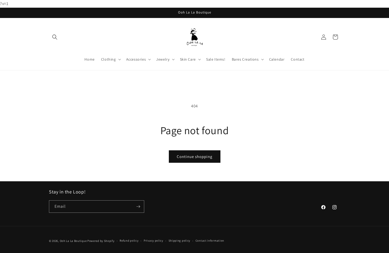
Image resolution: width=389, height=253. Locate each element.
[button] (55, 37)
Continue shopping (194, 156)
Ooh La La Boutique (73, 241)
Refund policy (129, 240)
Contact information (210, 240)
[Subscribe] (138, 206)
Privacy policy (153, 240)
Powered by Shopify (101, 241)
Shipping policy (180, 240)
